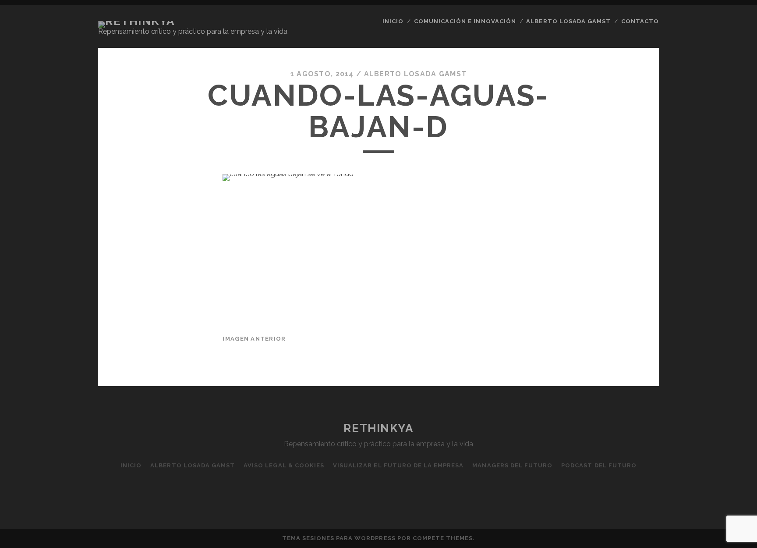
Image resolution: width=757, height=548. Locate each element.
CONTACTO (640, 21)
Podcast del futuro (599, 465)
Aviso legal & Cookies (284, 465)
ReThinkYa (378, 428)
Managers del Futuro (512, 465)
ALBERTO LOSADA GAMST (568, 21)
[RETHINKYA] (136, 21)
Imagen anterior (254, 338)
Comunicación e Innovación (465, 21)
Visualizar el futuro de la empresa (398, 465)
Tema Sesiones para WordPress (339, 538)
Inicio (392, 21)
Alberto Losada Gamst (415, 74)
